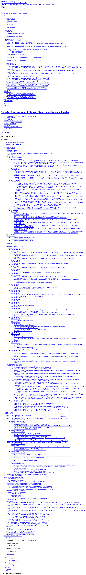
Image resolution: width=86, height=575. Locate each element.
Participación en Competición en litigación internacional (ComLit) (24, 57)
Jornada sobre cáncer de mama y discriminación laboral (28, 288)
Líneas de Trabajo (12, 21)
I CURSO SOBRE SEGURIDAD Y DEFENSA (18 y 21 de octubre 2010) (27, 89)
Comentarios (14, 560)
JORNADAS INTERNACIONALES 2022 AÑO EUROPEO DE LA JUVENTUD (36, 216)
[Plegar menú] (4, 15)
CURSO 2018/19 (15, 291)
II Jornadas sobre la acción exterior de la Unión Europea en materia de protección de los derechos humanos (42, 456)
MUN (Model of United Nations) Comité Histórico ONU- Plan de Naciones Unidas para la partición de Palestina (44, 410)
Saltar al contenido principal (8, 1)
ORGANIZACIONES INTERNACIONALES (20, 93)
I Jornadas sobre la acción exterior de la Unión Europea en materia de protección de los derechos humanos (42, 326)
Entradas (13, 559)
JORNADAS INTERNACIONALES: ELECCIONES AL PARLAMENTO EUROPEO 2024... (40, 267)
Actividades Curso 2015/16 (18, 462)
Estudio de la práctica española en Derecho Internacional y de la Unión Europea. (32, 153)
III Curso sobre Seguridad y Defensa (24, 325)
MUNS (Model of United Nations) (20, 400)
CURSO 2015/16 (15, 307)
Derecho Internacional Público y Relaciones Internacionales (35, 112)
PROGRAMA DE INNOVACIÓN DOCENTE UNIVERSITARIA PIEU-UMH (32, 380)
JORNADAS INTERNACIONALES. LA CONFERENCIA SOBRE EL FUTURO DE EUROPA (40, 218)
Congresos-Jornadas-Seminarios (15, 33)
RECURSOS (7, 90)
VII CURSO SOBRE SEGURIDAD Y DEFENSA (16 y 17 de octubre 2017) (28, 80)
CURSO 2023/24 (15, 264)
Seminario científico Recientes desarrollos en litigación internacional (32, 498)
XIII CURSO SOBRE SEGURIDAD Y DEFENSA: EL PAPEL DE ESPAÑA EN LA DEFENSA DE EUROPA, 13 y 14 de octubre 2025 (44, 66)
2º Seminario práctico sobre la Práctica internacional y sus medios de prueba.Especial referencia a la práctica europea (45, 465)
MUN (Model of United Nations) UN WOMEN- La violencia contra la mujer (34, 403)
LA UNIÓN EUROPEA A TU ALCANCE (25, 439)
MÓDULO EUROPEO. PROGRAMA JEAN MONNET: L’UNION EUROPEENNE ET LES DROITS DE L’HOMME (47, 175)
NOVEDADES (8, 101)
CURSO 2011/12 (15, 334)
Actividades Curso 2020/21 (18, 421)
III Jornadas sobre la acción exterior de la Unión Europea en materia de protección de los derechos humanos (42, 310)
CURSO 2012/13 (15, 332)
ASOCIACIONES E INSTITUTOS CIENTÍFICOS (21, 95)
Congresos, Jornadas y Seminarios (16, 60)
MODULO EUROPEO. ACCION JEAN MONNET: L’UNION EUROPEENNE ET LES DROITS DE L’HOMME (45, 177)
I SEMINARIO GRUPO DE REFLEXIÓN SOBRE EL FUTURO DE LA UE (35, 287)
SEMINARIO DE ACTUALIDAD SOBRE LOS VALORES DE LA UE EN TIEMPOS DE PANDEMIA (43, 426)
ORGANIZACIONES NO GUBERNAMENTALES (21, 98)
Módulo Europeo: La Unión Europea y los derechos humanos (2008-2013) (27, 49)
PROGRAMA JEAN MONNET (13, 39)
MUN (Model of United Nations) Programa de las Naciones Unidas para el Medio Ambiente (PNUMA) (41, 407)
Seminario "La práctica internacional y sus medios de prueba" (30, 329)
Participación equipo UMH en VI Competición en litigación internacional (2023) (32, 487)
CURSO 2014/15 (15, 317)
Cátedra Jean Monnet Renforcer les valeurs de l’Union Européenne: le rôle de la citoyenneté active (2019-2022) (37, 43)
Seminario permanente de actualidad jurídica (26, 460)
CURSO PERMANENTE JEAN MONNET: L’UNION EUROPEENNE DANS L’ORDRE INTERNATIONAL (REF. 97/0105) (49, 178)
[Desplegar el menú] (3, 6)
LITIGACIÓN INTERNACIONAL (14, 51)
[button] (9, 19)
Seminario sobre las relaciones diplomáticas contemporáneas (30, 471)
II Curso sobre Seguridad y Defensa (23, 337)
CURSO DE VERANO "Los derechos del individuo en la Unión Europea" (34, 459)
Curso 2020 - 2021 (16, 495)
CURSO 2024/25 (15, 260)
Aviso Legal (7, 567)
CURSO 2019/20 (15, 290)
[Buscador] (1, 6)
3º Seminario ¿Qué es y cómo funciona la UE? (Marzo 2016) (30, 469)
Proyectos (10, 24)
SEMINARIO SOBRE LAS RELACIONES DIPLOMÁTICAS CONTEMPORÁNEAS (38, 313)
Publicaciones (11, 27)
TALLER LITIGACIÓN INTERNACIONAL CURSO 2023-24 (28, 481)
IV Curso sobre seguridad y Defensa (23, 320)
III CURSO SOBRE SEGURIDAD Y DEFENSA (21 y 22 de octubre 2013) (27, 86)
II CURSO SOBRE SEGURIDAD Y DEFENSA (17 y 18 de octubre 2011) (27, 87)
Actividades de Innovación (14, 36)
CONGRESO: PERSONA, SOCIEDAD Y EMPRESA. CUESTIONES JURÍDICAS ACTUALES (41, 263)
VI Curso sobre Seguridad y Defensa (24, 305)
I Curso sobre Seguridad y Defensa (23, 347)
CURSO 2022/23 (15, 269)
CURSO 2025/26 (15, 249)
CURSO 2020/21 (15, 284)
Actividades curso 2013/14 (18, 444)
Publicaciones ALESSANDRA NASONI (22, 239)
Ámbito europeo (15, 168)
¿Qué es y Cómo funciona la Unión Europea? (26, 328)
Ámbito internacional (16, 157)
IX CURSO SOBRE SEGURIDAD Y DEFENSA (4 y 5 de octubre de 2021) (28, 77)
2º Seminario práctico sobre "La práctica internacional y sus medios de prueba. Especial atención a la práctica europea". (45, 314)
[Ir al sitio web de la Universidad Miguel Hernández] (14, 3)
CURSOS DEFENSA (10, 63)
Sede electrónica (7, 4)
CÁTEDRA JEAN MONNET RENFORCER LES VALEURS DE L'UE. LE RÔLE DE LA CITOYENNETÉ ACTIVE (47, 171)
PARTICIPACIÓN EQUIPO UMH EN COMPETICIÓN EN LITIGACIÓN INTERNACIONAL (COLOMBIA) (41, 398)
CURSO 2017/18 (15, 297)
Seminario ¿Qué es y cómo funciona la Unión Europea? (29, 311)
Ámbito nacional (15, 180)
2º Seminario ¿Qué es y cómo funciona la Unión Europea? (29, 457)
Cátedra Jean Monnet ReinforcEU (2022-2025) (19, 42)
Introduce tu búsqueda (22, 9)
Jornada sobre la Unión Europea (22, 300)
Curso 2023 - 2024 (16, 493)
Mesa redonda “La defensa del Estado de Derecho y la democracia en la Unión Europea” (41, 438)
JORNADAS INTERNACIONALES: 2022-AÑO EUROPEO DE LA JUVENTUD (37, 272)
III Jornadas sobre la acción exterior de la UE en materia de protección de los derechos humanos (39, 466)
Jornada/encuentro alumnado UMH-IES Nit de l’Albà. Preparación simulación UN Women (41, 406)
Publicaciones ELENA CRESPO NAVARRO (23, 237)
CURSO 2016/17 (15, 302)
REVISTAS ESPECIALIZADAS (13, 99)
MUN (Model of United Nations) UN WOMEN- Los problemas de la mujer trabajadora (37, 409)
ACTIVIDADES (8, 30)
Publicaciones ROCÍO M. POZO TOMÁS (22, 240)
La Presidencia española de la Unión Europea (26, 349)
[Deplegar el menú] (4, 130)
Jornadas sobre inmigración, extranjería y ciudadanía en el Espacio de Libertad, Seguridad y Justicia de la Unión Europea (46, 356)
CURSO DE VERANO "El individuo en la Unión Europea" (30, 450)
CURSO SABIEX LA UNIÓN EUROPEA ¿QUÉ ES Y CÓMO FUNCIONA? (35, 278)
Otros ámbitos (14, 210)
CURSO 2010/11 (15, 341)
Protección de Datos (9, 569)
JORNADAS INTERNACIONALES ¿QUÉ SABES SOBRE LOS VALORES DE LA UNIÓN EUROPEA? (44, 258)
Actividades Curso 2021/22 (18, 420)
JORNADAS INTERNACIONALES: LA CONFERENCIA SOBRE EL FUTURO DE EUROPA (40, 276)
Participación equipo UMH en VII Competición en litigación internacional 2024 (32, 486)
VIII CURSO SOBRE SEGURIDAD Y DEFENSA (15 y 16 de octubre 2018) (28, 78)
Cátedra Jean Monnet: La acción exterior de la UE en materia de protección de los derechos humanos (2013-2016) (37, 46)
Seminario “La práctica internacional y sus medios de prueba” (30, 454)
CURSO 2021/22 (15, 273)
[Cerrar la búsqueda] (1, 12)
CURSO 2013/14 (15, 322)
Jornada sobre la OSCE (20, 468)
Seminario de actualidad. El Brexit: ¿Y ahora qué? (27, 433)
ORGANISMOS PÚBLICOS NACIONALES (20, 96)
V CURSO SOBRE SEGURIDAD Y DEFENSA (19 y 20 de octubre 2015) (27, 83)
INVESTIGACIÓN (9, 18)
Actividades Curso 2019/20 (18, 430)
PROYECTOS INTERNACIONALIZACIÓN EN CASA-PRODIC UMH (31, 367)
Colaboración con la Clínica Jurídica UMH (25, 429)
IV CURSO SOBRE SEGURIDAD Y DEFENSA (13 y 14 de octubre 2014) (28, 84)
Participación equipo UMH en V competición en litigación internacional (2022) (32, 489)
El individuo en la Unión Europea (23, 331)
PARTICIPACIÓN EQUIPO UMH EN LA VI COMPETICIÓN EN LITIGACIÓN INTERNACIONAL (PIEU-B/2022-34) (47, 397)
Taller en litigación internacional (15, 54)
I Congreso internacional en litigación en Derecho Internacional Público (33, 282)
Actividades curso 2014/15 (18, 451)
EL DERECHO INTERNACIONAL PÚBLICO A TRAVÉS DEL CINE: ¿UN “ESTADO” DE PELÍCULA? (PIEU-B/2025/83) (49, 386)
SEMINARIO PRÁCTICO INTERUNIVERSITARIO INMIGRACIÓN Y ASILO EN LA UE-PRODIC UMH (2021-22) (47, 379)
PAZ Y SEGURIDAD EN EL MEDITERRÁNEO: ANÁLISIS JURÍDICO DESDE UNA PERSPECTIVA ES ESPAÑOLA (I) (48, 192)
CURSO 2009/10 (15, 350)
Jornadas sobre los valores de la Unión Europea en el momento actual (32, 424)
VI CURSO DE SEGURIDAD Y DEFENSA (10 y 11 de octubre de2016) (27, 81)
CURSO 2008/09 (15, 358)
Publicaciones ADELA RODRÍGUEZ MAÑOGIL (24, 242)
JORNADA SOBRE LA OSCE (22, 316)
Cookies (6, 570)
